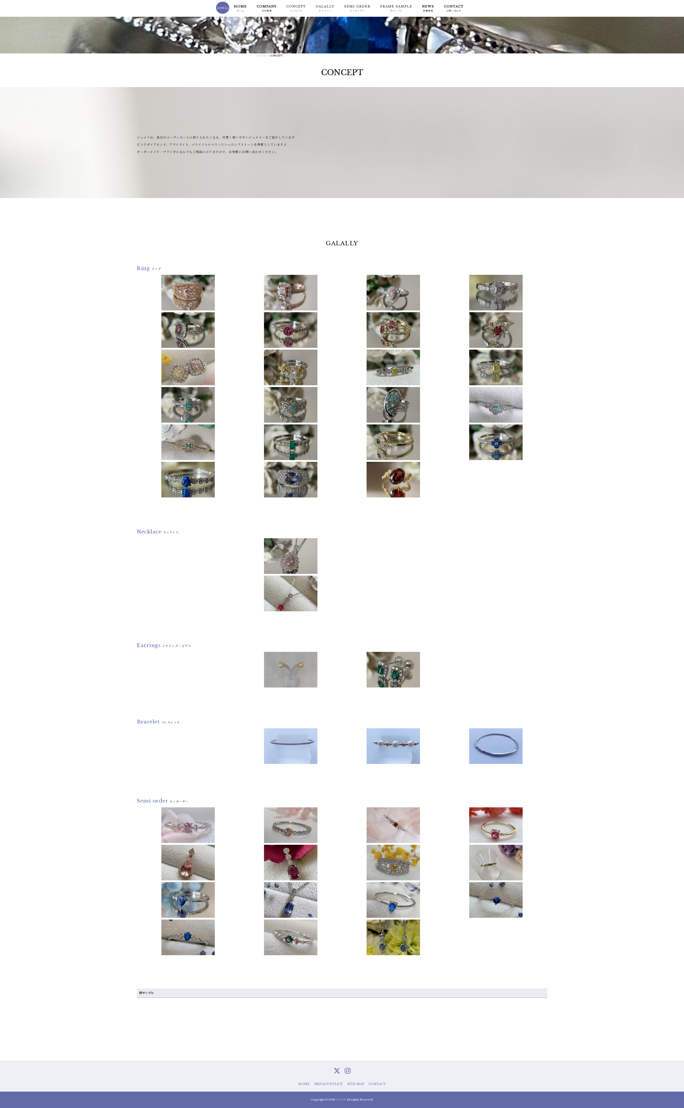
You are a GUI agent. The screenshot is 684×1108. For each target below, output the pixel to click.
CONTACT (377, 1084)
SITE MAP (355, 1084)
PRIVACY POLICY (328, 1084)
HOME (304, 1084)
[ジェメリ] (223, 13)
